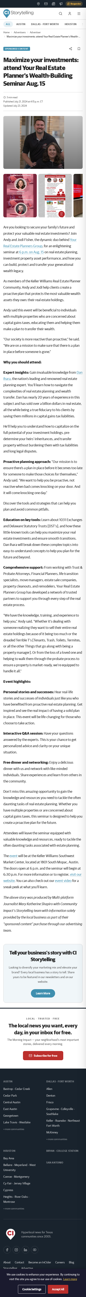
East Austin (10, 1109)
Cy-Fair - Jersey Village (16, 1183)
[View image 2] (55, 195)
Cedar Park (10, 1095)
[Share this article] (70, 48)
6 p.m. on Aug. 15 (31, 252)
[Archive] (53, 3)
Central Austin (11, 1102)
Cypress (8, 1190)
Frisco (49, 1102)
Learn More (43, 993)
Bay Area (8, 1158)
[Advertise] (61, 3)
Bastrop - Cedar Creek (16, 1089)
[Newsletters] (46, 3)
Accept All (58, 1289)
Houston (71, 24)
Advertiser (35, 32)
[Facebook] (7, 1250)
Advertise (27, 1268)
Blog (71, 1262)
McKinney (52, 1132)
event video (63, 881)
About (7, 1262)
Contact (19, 1262)
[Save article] (79, 48)
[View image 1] (20, 195)
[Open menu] (79, 13)
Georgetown (10, 1115)
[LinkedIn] (25, 1250)
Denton (50, 1095)
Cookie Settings (31, 1289)
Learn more (70, 1279)
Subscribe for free (45, 1055)
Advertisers (20, 32)
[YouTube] (34, 1250)
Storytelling (10, 1268)
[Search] (60, 13)
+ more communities (13, 1129)
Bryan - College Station (62, 1150)
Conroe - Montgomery (16, 1176)
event (13, 856)
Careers (60, 1262)
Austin (20, 24)
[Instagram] (16, 1250)
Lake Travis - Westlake (16, 1122)
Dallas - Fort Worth (45, 24)
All (8, 24)
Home (6, 32)
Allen (49, 1089)
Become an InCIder (39, 1262)
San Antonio (54, 1162)
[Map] (38, 3)
